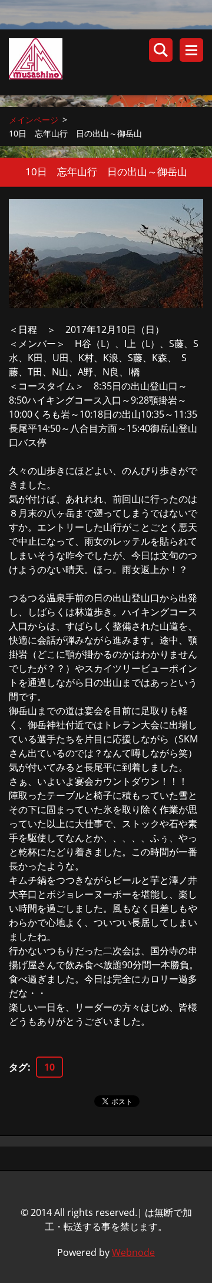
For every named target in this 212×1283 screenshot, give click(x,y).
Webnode (133, 1252)
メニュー (191, 50)
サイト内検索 (161, 50)
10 (49, 1067)
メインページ (33, 119)
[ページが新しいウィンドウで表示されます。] (106, 253)
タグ (18, 1067)
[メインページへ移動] (110, 62)
